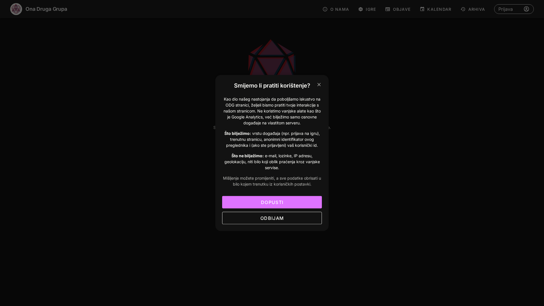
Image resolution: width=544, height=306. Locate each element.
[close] (319, 85)
